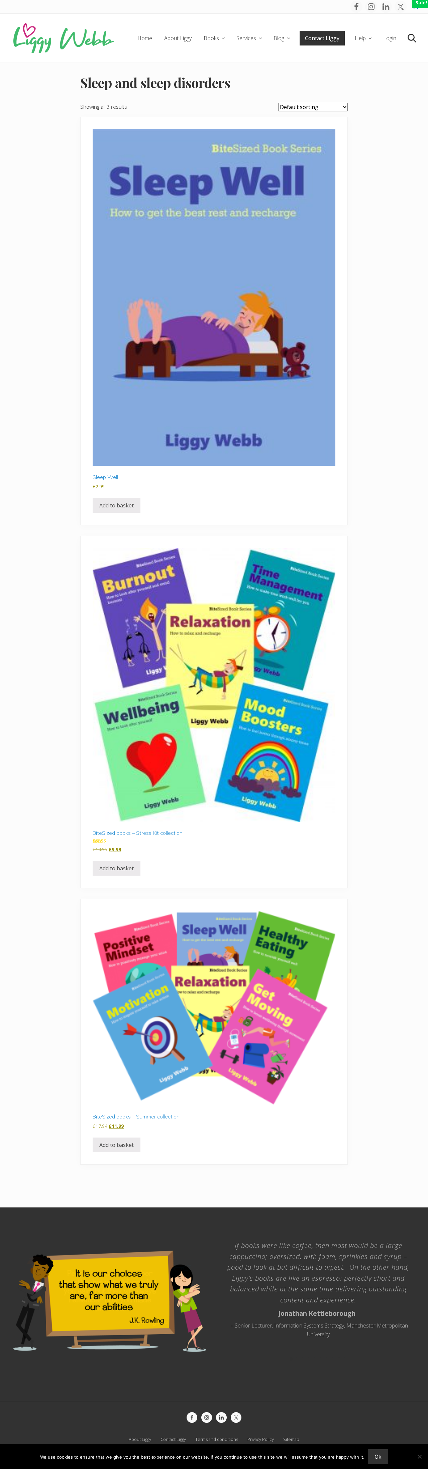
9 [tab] (339, 1359)
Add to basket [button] (116, 505)
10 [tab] (345, 1359)
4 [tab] (309, 1359)
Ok (378, 1456)
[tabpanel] (318, 1286)
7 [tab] (327, 1359)
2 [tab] (297, 1359)
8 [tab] (333, 1359)
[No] (419, 1456)
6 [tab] (321, 1359)
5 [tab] (315, 1359)
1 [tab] (291, 1359)
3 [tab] (303, 1359)
